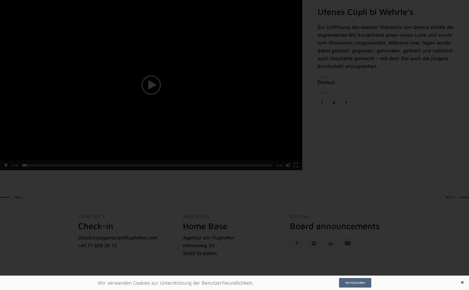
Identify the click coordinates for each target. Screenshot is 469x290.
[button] (462, 282)
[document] (234, 145)
